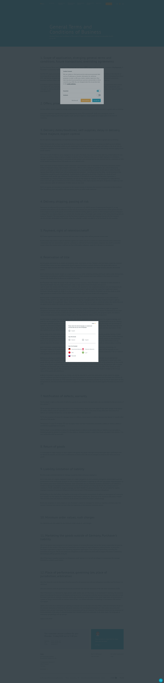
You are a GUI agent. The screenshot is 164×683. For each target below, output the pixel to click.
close (93, 323)
